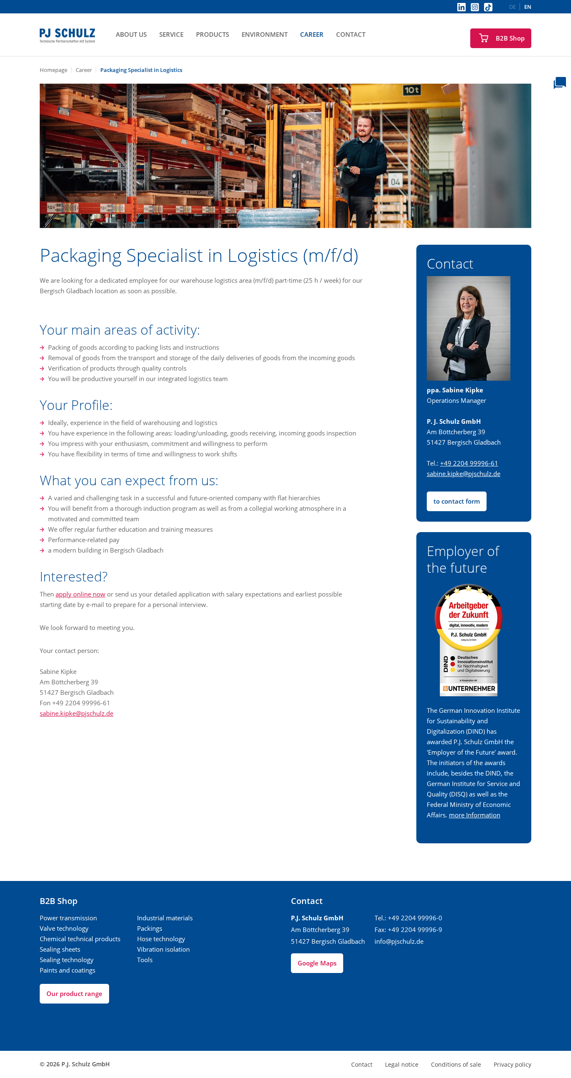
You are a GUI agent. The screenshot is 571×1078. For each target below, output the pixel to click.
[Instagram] (475, 7)
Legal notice (401, 1064)
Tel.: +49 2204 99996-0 (408, 918)
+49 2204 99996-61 (469, 463)
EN (527, 7)
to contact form (456, 501)
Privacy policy (512, 1064)
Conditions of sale (456, 1064)
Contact (350, 34)
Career (312, 34)
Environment (265, 34)
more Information (474, 815)
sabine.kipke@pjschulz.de (76, 713)
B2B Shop (510, 38)
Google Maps (317, 963)
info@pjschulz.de (399, 941)
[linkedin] (461, 7)
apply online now (80, 594)
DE (512, 7)
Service (171, 34)
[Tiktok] (488, 7)
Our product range (74, 993)
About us (131, 34)
